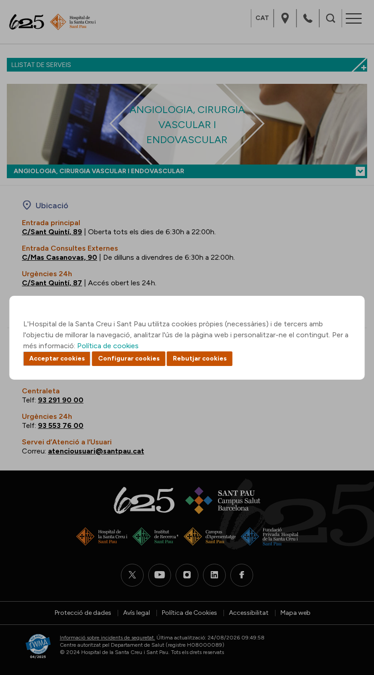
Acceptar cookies (57, 358)
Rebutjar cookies (200, 358)
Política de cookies (108, 345)
